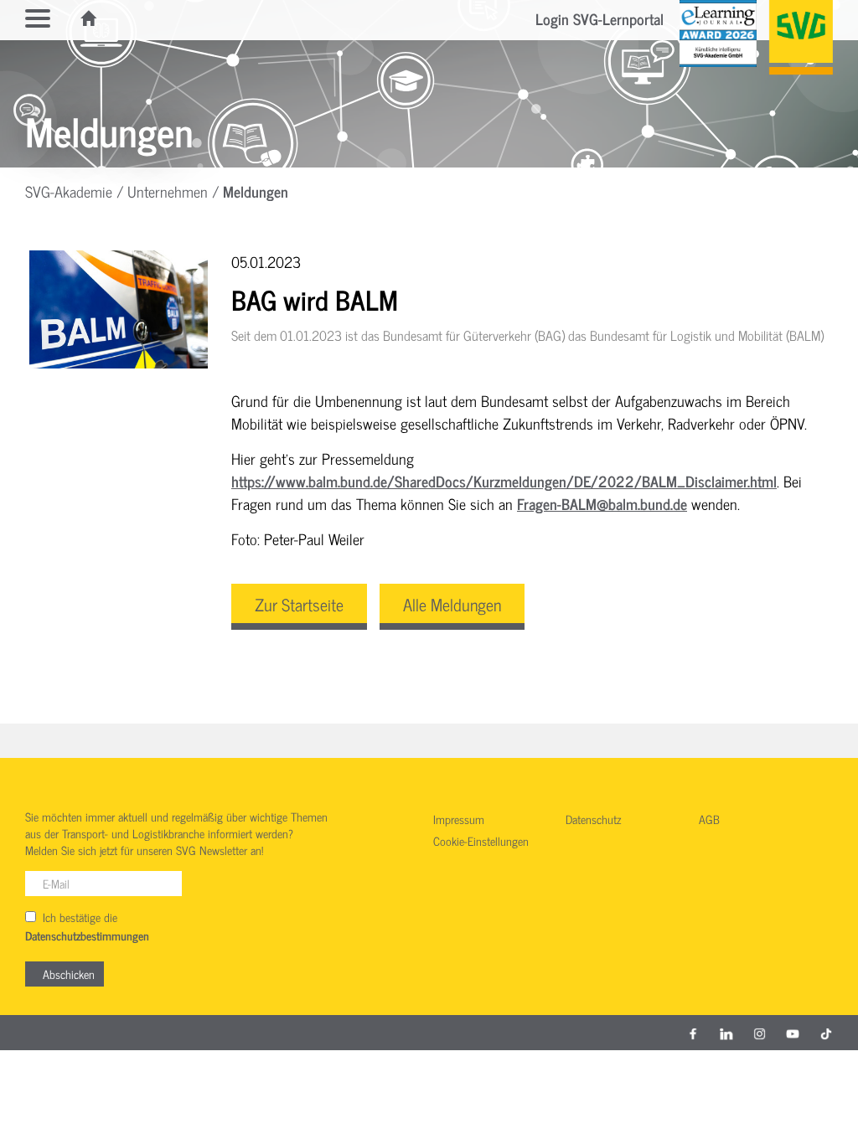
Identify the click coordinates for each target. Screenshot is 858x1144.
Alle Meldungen (452, 604)
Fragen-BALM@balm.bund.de (602, 503)
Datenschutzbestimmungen (87, 936)
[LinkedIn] (726, 1032)
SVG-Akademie (68, 191)
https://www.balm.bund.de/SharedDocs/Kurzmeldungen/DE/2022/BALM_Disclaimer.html (504, 480)
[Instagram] (760, 1032)
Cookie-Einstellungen (481, 841)
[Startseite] (89, 18)
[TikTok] (826, 1032)
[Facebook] (693, 1032)
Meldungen (255, 191)
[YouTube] (792, 1032)
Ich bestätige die (87, 926)
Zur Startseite (299, 604)
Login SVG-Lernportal (599, 18)
